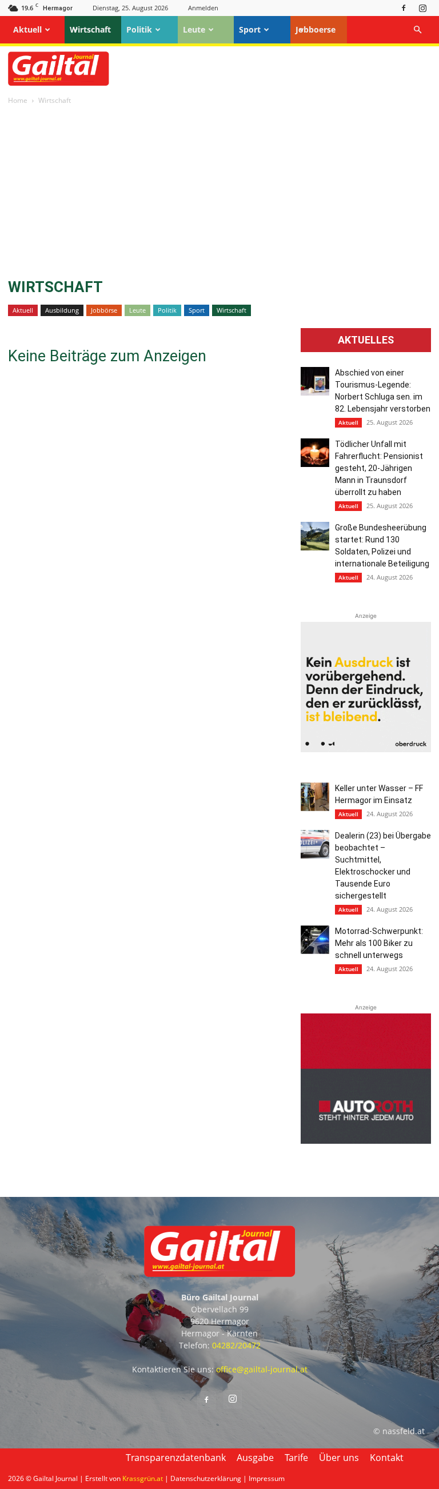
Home (17, 100)
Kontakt (387, 1457)
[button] (417, 30)
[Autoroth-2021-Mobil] (366, 1140)
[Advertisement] (219, 193)
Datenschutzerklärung (205, 1478)
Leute (194, 29)
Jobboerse (316, 29)
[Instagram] (422, 7)
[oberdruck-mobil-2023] (366, 749)
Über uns (339, 1457)
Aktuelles (366, 340)
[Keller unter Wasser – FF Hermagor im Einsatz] (315, 797)
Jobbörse (104, 310)
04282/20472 (236, 1345)
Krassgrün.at (142, 1478)
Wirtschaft (90, 29)
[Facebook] (403, 7)
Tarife (296, 1457)
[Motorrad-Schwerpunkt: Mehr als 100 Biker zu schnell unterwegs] (315, 939)
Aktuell (27, 29)
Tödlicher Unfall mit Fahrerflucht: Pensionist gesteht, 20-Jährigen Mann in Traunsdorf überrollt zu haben (379, 468)
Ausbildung (62, 310)
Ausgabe (255, 1457)
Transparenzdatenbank (176, 1457)
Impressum (267, 1478)
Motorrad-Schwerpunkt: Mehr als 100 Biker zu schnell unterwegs (379, 943)
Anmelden (203, 7)
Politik (139, 29)
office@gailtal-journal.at (262, 1369)
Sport (250, 29)
